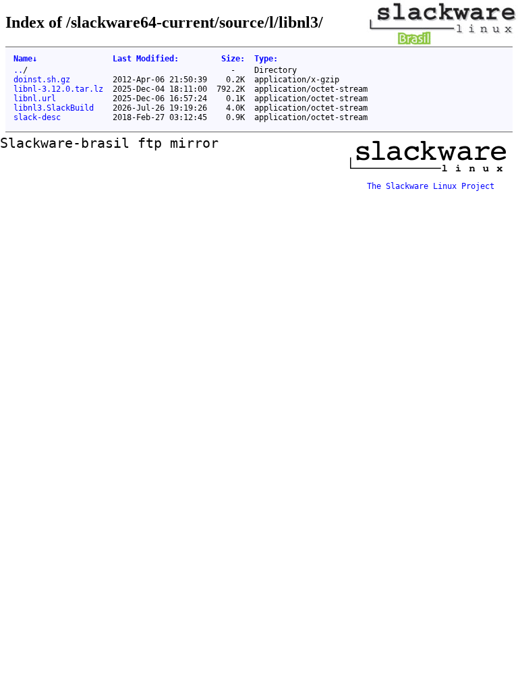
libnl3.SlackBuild (53, 108)
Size (233, 58)
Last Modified (146, 58)
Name (25, 58)
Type (266, 58)
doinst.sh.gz (41, 79)
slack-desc (37, 117)
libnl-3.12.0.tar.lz (58, 89)
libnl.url (34, 98)
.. (18, 70)
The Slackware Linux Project (430, 186)
